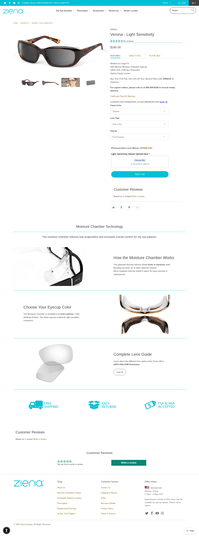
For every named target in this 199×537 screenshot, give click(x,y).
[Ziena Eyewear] (13, 11)
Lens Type (114, 118)
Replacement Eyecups (66, 508)
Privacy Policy (107, 508)
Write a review (138, 196)
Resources (114, 10)
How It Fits (135, 56)
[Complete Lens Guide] (54, 363)
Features (115, 56)
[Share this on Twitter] (113, 207)
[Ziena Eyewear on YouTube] (14, 3)
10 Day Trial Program (66, 514)
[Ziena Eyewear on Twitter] (5, 3)
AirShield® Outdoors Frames (69, 498)
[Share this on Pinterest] (129, 207)
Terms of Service (108, 514)
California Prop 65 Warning (122, 96)
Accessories (98, 10)
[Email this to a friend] (137, 207)
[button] (116, 41)
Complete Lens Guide (132, 354)
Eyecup (113, 131)
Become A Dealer (108, 503)
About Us (61, 488)
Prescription (82, 10)
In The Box (154, 56)
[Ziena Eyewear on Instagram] (18, 3)
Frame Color (115, 105)
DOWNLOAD (146, 148)
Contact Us (105, 488)
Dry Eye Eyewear (64, 10)
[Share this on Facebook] (121, 207)
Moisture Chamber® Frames (69, 493)
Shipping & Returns (109, 493)
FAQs (103, 498)
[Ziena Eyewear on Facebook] (9, 3)
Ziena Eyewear (26, 524)
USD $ (165, 3)
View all (120, 372)
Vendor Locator (131, 10)
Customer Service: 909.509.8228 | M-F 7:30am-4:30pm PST (45, 3)
